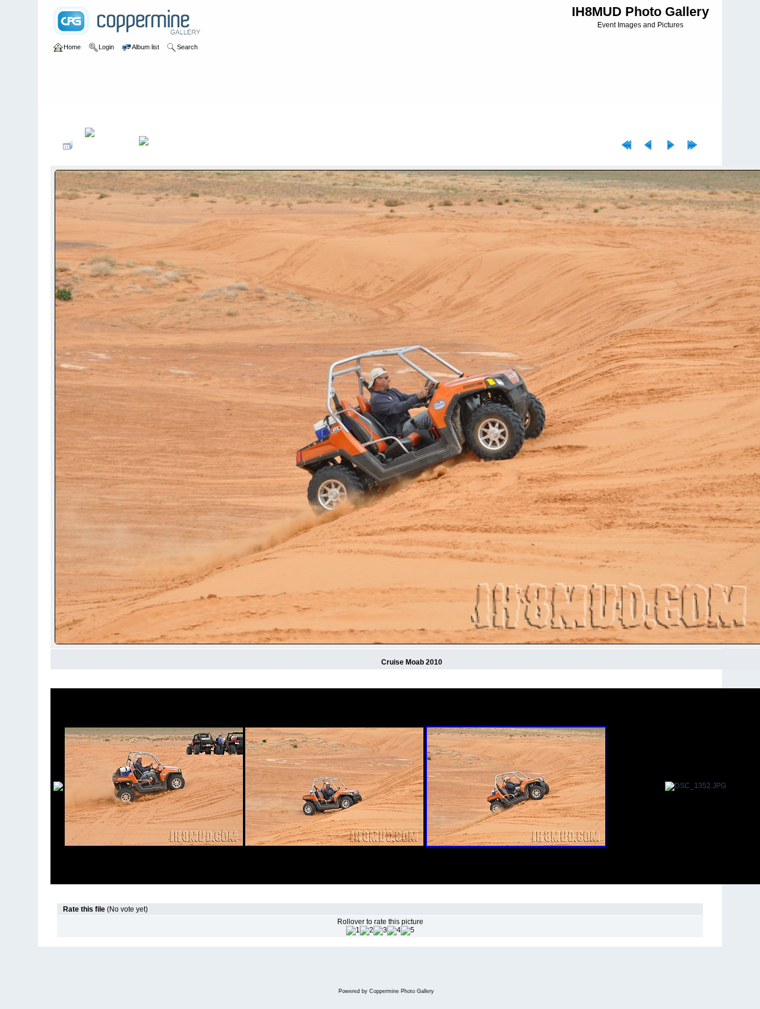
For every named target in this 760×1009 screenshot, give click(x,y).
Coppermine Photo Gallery (401, 991)
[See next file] (670, 144)
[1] (353, 930)
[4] (394, 930)
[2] (366, 930)
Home (78, 115)
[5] (407, 930)
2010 (104, 115)
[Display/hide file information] (105, 145)
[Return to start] (626, 144)
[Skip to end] (692, 144)
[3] (380, 930)
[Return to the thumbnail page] (67, 144)
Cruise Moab (141, 115)
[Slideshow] (156, 145)
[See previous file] (648, 144)
